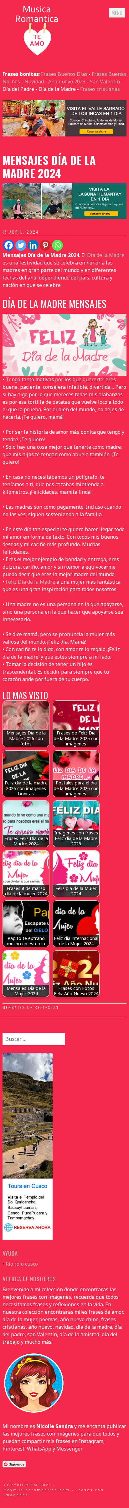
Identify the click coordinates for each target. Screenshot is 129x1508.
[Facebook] (8, 245)
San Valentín (105, 81)
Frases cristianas (100, 89)
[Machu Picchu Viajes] (64, 134)
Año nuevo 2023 (66, 81)
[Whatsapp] (57, 245)
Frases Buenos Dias (64, 74)
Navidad (34, 81)
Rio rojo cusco (22, 1263)
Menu (116, 13)
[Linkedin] (33, 245)
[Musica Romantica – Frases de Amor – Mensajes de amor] (37, 55)
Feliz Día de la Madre (30, 581)
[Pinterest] (45, 245)
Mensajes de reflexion (31, 1007)
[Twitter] (20, 245)
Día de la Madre (105, 255)
